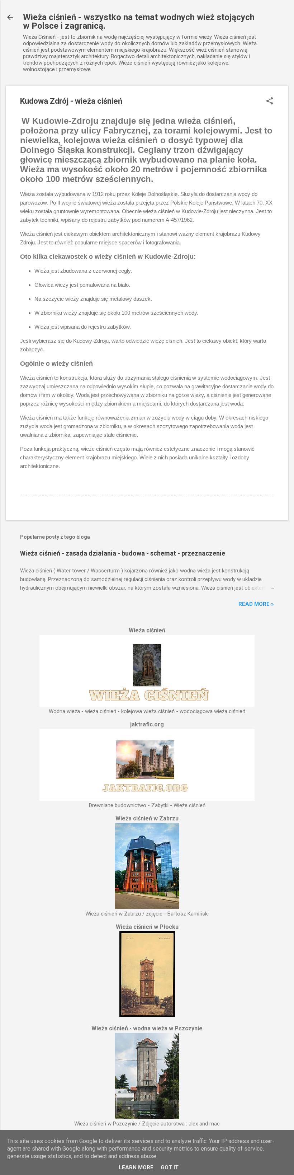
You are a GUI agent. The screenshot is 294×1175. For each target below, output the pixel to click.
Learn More (136, 1167)
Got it (170, 1167)
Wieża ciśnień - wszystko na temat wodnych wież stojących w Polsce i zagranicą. (139, 21)
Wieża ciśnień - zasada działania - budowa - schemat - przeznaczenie (122, 553)
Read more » (256, 604)
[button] (269, 102)
